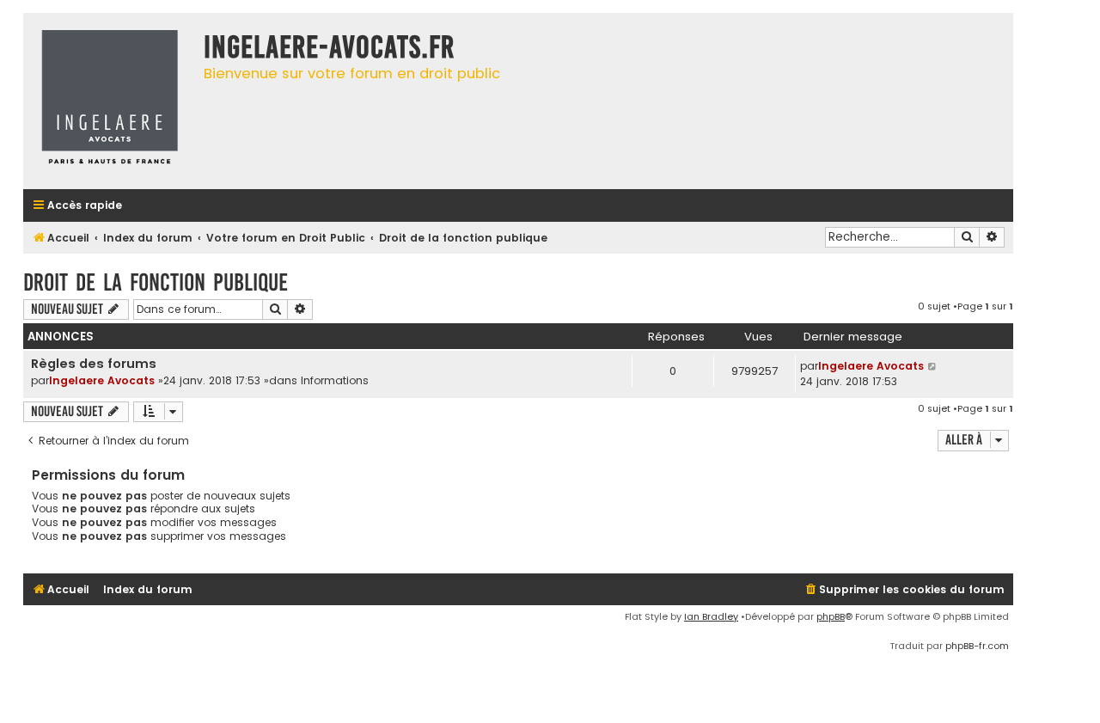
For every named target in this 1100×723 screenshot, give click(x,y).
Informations (335, 380)
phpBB (830, 616)
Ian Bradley (711, 616)
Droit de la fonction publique (155, 282)
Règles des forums (93, 363)
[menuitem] (904, 590)
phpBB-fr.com (977, 646)
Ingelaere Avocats (102, 380)
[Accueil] (109, 101)
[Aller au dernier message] (932, 366)
